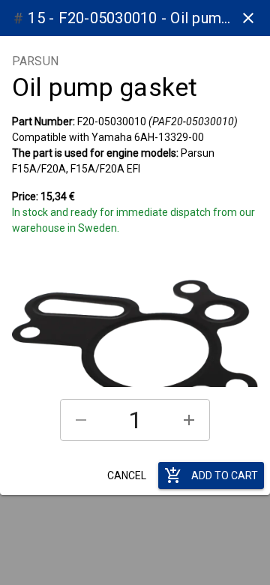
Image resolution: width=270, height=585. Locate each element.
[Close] (248, 18)
